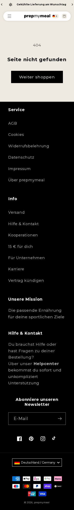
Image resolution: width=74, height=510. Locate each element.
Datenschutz (21, 157)
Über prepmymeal (26, 180)
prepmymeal (42, 502)
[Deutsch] (53, 16)
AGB (12, 123)
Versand (16, 212)
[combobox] (55, 16)
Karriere (16, 269)
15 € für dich (20, 246)
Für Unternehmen (26, 257)
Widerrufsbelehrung (28, 146)
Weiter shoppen (37, 76)
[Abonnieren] (60, 418)
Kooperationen (23, 235)
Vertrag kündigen (26, 280)
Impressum (19, 168)
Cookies (16, 134)
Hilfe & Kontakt (23, 223)
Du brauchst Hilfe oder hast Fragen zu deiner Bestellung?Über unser (33, 354)
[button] (11, 16)
